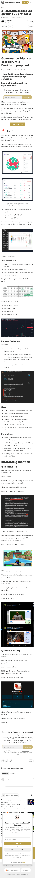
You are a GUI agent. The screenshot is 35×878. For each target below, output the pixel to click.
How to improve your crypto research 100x (11, 801)
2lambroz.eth (9, 20)
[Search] (32, 795)
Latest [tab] (8, 795)
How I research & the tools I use (10, 804)
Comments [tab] (5, 773)
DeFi (2, 7)
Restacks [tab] (12, 773)
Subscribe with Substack (19, 850)
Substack (9, 874)
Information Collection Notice (22, 855)
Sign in (31, 2)
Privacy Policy (18, 857)
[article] (17, 804)
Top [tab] (3, 795)
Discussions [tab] (14, 795)
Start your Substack (13, 870)
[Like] (3, 26)
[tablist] (8, 773)
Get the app (25, 870)
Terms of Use (27, 854)
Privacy (17, 866)
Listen (31, 21)
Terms (21, 866)
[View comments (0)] (7, 26)
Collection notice (28, 866)
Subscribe (25, 2)
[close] (30, 815)
